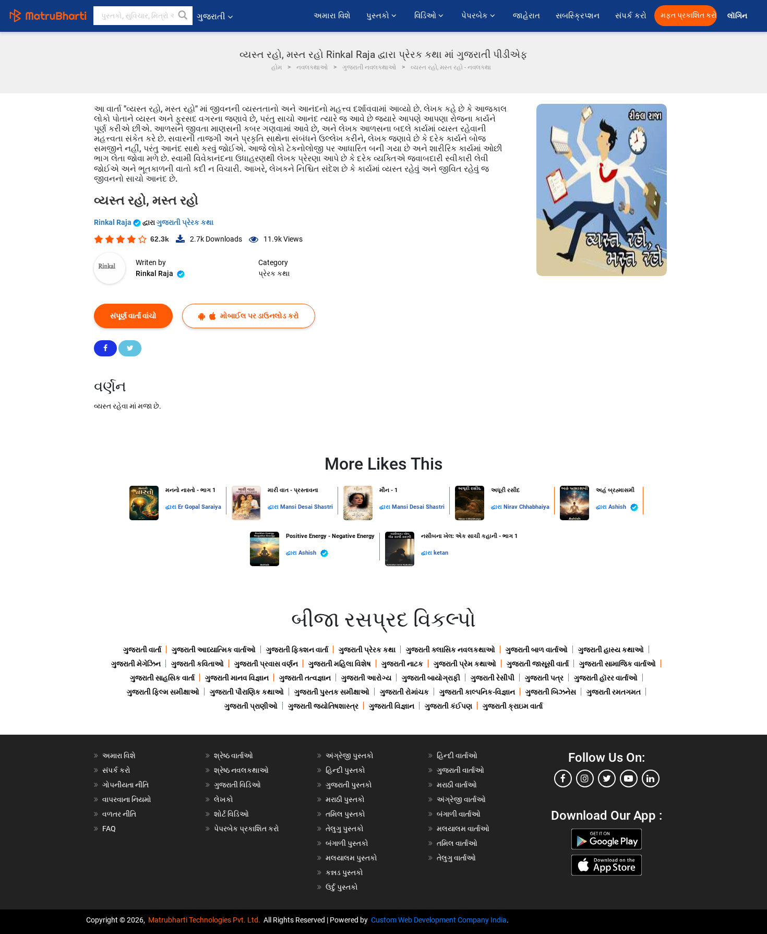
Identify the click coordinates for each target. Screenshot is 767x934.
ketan (441, 552)
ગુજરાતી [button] (211, 16)
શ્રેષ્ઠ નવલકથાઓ (241, 770)
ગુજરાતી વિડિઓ (237, 785)
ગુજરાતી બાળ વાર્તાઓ (537, 649)
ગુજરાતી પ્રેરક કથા (185, 222)
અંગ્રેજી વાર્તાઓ (461, 799)
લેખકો (223, 799)
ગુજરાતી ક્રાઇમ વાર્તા (513, 706)
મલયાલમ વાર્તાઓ (463, 828)
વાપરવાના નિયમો (127, 799)
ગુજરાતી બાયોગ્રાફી (431, 678)
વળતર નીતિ (119, 814)
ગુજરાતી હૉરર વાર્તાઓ (606, 678)
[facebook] (563, 778)
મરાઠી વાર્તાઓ (457, 785)
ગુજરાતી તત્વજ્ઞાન (305, 678)
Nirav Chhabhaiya (526, 507)
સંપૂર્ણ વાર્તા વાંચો (133, 316)
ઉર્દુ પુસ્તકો (342, 887)
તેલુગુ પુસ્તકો (345, 828)
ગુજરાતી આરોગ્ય (366, 678)
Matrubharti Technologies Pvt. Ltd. (205, 920)
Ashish (618, 507)
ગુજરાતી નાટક (402, 664)
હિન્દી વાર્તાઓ (457, 755)
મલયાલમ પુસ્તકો (351, 858)
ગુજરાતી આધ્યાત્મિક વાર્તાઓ (214, 649)
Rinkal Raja (113, 222)
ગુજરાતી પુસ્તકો (349, 785)
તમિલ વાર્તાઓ (457, 843)
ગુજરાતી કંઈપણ (448, 706)
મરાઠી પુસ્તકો (345, 799)
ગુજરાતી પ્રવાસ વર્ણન (266, 664)
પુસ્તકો (378, 15)
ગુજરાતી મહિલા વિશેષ (339, 664)
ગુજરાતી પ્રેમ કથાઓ (465, 664)
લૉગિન (738, 15)
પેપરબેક (475, 15)
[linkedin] (651, 778)
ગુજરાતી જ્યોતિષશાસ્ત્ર (323, 706)
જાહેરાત (526, 15)
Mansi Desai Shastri (306, 507)
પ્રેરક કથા (274, 273)
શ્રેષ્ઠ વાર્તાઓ (233, 755)
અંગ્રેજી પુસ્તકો (350, 755)
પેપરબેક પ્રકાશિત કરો (246, 828)
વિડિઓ (426, 15)
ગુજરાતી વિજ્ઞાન (391, 706)
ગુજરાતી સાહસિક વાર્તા (162, 678)
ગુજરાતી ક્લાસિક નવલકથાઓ (450, 649)
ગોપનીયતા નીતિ (125, 785)
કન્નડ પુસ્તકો (344, 872)
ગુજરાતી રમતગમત (613, 692)
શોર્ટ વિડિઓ (231, 814)
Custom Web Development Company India (439, 920)
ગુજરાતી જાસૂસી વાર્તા (538, 664)
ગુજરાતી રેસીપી (492, 678)
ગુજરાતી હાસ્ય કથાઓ (611, 649)
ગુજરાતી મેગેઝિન (136, 664)
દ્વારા (171, 507)
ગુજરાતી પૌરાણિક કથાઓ (247, 692)
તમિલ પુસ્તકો (345, 814)
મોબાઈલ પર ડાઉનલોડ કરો (259, 316)
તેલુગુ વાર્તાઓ (456, 858)
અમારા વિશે (332, 15)
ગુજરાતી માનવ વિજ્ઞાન (237, 678)
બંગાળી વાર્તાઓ (459, 814)
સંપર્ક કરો (630, 15)
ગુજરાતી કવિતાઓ (197, 664)
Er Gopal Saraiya (199, 507)
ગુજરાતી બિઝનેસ (550, 692)
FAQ (109, 828)
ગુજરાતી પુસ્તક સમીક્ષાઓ (331, 692)
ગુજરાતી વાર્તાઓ (460, 770)
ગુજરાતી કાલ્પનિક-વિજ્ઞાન (477, 692)
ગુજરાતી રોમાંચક (404, 692)
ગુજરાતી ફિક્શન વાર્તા (297, 649)
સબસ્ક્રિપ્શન (578, 15)
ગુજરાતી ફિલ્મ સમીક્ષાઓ (163, 692)
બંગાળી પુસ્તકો (347, 843)
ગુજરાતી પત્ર (544, 678)
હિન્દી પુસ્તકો (345, 770)
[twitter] (607, 778)
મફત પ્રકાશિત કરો (689, 15)
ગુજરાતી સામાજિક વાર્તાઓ (617, 664)
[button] (183, 15)
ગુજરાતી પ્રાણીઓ (251, 706)
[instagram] (585, 778)
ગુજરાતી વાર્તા (142, 649)
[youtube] (629, 778)
